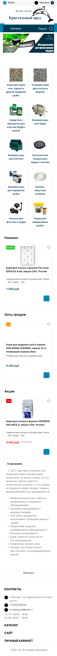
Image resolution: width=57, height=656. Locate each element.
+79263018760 (18, 604)
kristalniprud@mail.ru (21, 609)
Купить (46, 298)
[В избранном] (48, 247)
